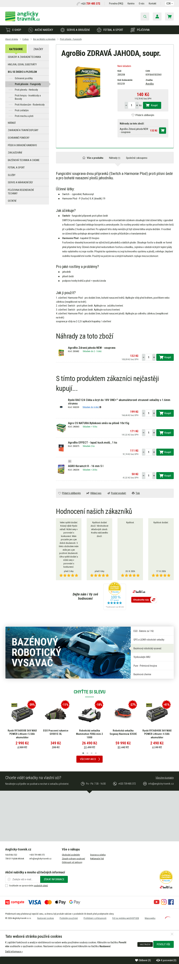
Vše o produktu (95, 157)
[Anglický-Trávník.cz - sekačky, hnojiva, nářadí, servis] (22, 20)
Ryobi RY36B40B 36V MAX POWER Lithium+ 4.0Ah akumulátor (156, 734)
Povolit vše (163, 944)
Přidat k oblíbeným (144, 115)
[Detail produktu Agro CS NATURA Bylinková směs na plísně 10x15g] (61, 428)
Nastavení (145, 944)
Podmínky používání (69, 918)
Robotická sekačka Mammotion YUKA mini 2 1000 (89, 734)
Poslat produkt (118, 493)
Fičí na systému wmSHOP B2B (125, 918)
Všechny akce (88, 759)
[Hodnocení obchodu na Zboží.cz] (144, 600)
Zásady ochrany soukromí (73, 858)
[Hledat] (145, 16)
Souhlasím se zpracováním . (28, 885)
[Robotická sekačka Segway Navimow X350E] (123, 714)
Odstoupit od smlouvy (72, 862)
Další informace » (14, 951)
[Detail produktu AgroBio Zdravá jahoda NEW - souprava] (61, 352)
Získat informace (54, 879)
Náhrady (114, 157)
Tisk (138, 493)
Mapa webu (150, 918)
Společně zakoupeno (136, 157)
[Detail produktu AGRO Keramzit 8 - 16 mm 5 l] (61, 469)
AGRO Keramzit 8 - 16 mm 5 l (85, 466)
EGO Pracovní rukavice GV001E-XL (55, 732)
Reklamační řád (97, 858)
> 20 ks (94, 469)
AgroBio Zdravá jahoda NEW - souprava (91, 347)
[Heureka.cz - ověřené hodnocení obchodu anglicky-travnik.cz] (114, 596)
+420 (90, 3)
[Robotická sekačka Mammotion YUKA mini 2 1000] (89, 714)
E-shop (16, 30)
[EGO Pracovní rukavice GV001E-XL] (56, 714)
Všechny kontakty (165, 777)
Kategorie (16, 49)
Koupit (154, 105)
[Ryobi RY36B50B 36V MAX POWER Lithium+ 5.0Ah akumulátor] (22, 714)
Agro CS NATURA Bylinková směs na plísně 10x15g (98, 423)
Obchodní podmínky (71, 854)
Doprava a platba (98, 854)
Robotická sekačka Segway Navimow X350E (123, 732)
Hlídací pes (95, 493)
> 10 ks (94, 426)
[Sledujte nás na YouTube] (156, 903)
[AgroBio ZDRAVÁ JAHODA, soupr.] (86, 81)
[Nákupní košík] (169, 16)
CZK (168, 3)
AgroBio (150, 83)
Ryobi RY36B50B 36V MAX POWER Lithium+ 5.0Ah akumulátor (22, 734)
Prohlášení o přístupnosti (95, 918)
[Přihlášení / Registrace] (157, 16)
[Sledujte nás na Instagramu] (164, 903)
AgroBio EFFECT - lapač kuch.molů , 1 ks (92, 442)
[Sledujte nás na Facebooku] (171, 903)
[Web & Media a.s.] (168, 917)
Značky (38, 49)
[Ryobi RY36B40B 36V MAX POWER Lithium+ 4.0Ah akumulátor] (157, 714)
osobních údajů (41, 885)
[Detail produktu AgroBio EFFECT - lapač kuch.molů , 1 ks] (61, 447)
